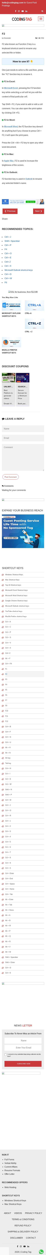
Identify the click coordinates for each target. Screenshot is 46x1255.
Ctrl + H (8, 768)
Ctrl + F (8, 732)
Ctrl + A (8, 622)
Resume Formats (12, 1170)
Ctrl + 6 (8, 847)
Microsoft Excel (11, 88)
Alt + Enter (9, 899)
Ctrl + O (8, 253)
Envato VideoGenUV (12, 404)
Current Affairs (10, 1167)
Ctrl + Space (10, 884)
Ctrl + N (8, 737)
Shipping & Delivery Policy (23, 1232)
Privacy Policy (33, 1213)
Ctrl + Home (9, 889)
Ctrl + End (9, 878)
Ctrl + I (7, 774)
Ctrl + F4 (8, 664)
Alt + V (7, 947)
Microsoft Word (11, 126)
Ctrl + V (8, 643)
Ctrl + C (8, 627)
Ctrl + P (8, 245)
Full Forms (9, 1159)
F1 (6, 669)
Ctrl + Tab (9, 894)
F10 (6, 711)
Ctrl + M (8, 800)
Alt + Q (8, 936)
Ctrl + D (8, 274)
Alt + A (7, 915)
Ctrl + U (8, 742)
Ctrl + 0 (8, 868)
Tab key (8, 763)
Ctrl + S (8, 637)
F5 (6, 690)
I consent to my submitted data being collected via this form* (24, 1055)
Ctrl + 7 (8, 852)
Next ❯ (38, 211)
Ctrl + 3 (8, 831)
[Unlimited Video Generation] (8, 377)
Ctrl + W (8, 278)
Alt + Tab (8, 905)
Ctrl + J (8, 237)
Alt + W (8, 952)
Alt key (7, 758)
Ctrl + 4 (8, 837)
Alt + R (7, 941)
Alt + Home (9, 910)
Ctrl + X (8, 266)
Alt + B (7, 920)
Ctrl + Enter (9, 873)
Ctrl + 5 (8, 842)
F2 (6, 674)
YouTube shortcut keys (13, 611)
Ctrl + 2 (8, 826)
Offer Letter (9, 1174)
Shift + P (8, 795)
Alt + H (7, 747)
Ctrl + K (8, 779)
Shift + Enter (10, 962)
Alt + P (7, 931)
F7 (6, 700)
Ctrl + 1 (8, 821)
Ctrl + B (8, 727)
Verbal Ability (10, 1163)
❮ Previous (10, 211)
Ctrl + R (8, 816)
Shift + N (8, 789)
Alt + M (8, 926)
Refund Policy (23, 1226)
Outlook (28, 179)
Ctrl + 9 (8, 863)
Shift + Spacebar (12, 241)
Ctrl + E (8, 258)
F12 (6, 721)
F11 (6, 716)
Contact (31, 1238)
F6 (6, 282)
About (7, 1213)
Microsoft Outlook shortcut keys (19, 270)
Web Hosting (10, 1187)
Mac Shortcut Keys (12, 580)
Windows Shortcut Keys (14, 575)
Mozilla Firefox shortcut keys (16, 616)
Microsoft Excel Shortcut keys (16, 590)
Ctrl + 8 (8, 858)
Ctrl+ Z (8, 262)
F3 (6, 679)
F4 (6, 249)
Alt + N (7, 753)
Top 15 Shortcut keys (13, 585)
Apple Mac (9, 161)
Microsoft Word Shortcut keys (16, 595)
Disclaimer (16, 1238)
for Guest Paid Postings (19, 4)
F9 (6, 706)
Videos (18, 1213)
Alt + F (7, 658)
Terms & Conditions (23, 1219)
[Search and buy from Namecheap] (23, 377)
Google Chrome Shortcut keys (16, 601)
